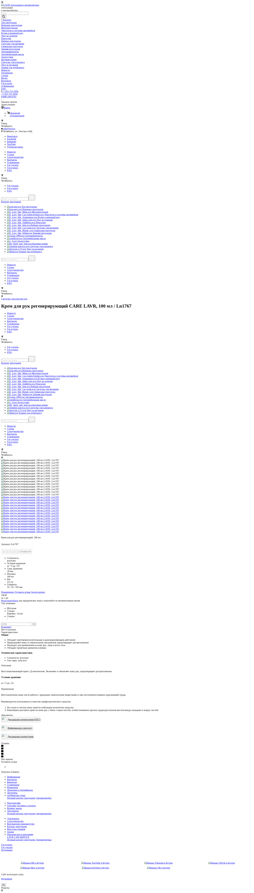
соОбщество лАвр (16, 795)
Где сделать (13, 165)
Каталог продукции (17, 826)
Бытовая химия (40, 243)
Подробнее (6, 879)
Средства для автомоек (47, 228)
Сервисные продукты (44, 230)
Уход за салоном (44, 220)
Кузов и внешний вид (48, 217)
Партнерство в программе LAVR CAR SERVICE (20, 835)
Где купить (12, 167)
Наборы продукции (40, 225)
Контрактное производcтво (20, 824)
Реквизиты (12, 787)
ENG (9, 170)
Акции (10, 832)
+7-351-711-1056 (10, 91)
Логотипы (12, 792)
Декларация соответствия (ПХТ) (24, 719)
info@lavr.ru (9, 128)
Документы (13, 811)
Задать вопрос (38, 592)
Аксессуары (23, 241)
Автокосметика (43, 798)
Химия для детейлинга (30, 251)
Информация (13, 777)
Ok (3, 885)
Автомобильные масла (34, 238)
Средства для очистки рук (14, 299)
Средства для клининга (41, 246)
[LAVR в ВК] (32, 863)
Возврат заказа (14, 808)
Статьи (10, 154)
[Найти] (3, 17)
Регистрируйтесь (9, 600)
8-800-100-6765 (8, 96)
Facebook (11, 139)
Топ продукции (29, 206)
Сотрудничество (15, 157)
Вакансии (12, 782)
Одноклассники (15, 147)
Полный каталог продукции (21, 798)
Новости (11, 152)
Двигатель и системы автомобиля (61, 214)
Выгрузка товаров (16, 829)
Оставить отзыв (22, 592)
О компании (13, 162)
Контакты (12, 160)
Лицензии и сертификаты (20, 790)
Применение (7, 592)
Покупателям (13, 803)
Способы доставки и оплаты (21, 805)
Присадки (40, 222)
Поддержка (6, 850)
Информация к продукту (20, 728)
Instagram (11, 141)
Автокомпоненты (34, 236)
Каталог (11, 201)
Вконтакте (12, 136)
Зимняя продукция (42, 233)
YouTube (11, 144)
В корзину (6, 627)
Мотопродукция (39, 212)
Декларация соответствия (20, 736)
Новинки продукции (32, 209)
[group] (11, 551)
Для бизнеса (13, 818)
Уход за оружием (35, 249)
